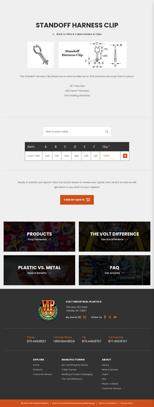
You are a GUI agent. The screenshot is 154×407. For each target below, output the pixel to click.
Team (105, 374)
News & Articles (110, 369)
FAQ (104, 379)
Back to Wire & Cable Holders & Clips (79, 34)
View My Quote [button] (74, 199)
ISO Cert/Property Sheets (75, 365)
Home (36, 364)
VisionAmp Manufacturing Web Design (77, 403)
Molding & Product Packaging (77, 374)
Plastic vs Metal (110, 383)
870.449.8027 (36, 341)
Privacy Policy (127, 403)
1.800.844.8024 (64, 341)
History (105, 365)
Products (37, 369)
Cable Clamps (69, 369)
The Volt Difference (72, 379)
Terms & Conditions (108, 403)
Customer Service (42, 374)
